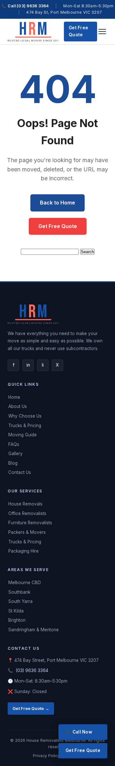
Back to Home (57, 202)
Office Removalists (27, 513)
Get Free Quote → (30, 708)
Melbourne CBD (24, 582)
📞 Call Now (79, 731)
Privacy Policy (47, 755)
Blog (13, 463)
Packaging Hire (23, 551)
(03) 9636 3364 (32, 670)
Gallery (15, 453)
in (28, 365)
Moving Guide (22, 434)
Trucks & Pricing (24, 425)
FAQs (13, 444)
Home (14, 397)
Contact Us (19, 472)
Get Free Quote (78, 31)
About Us (17, 406)
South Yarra (20, 601)
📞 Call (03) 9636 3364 (25, 6)
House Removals (25, 503)
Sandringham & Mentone (33, 629)
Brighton (17, 620)
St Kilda (16, 610)
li (43, 365)
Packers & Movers (27, 532)
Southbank (19, 592)
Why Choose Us (25, 416)
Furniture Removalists (30, 522)
